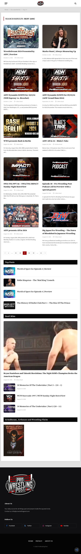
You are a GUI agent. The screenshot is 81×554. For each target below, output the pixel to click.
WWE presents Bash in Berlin (17, 141)
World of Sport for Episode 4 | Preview (34, 291)
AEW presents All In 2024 (15, 230)
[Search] (75, 3)
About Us (49, 541)
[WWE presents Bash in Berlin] (21, 126)
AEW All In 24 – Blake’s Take (55, 141)
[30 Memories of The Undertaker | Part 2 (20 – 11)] (9, 409)
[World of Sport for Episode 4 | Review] (9, 271)
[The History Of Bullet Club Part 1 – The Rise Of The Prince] (9, 305)
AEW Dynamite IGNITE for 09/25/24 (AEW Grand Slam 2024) (58, 96)
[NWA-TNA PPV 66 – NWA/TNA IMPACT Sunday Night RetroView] (21, 169)
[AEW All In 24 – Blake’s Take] (59, 126)
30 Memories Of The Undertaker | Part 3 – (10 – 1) (39, 385)
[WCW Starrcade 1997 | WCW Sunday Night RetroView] (9, 398)
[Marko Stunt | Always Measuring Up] (59, 36)
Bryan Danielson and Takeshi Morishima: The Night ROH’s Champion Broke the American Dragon (40, 375)
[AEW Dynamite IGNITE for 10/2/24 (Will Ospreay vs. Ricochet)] (21, 80)
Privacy (39, 541)
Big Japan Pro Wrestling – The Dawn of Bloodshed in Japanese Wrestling (59, 232)
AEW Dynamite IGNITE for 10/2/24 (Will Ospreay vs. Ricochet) (19, 96)
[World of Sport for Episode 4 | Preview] (9, 294)
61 (41, 253)
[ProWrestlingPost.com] (40, 3)
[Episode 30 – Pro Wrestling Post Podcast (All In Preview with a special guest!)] (59, 169)
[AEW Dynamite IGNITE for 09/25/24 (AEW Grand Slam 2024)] (59, 80)
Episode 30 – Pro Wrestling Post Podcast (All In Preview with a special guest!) (57, 186)
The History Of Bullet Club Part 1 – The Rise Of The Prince (43, 303)
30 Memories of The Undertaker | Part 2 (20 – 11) (39, 406)
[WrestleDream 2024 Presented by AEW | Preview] (21, 36)
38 (29, 253)
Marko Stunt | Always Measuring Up (59, 51)
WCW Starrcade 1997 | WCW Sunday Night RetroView (41, 395)
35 (16, 253)
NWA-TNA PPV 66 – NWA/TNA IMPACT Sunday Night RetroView (21, 185)
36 (20, 253)
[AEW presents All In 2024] (21, 215)
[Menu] (6, 3)
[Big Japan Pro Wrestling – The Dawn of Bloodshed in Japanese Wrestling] (59, 215)
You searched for (15, 10)
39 (33, 253)
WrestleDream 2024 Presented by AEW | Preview (19, 53)
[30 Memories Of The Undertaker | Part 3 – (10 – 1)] (9, 387)
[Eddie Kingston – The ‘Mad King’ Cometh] (9, 283)
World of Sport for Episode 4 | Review (34, 269)
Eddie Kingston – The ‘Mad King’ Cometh (35, 280)
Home (6, 10)
